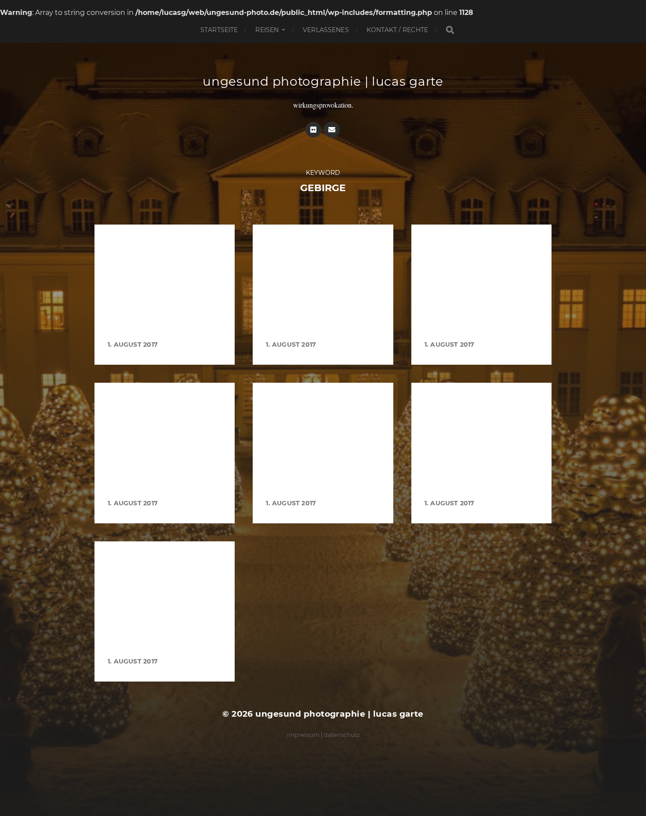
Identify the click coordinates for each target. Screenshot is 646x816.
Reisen (267, 30)
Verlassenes (326, 30)
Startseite (219, 30)
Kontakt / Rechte (397, 30)
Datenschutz (342, 734)
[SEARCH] (450, 30)
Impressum (303, 734)
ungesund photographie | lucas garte (323, 81)
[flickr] (313, 130)
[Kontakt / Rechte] (332, 130)
